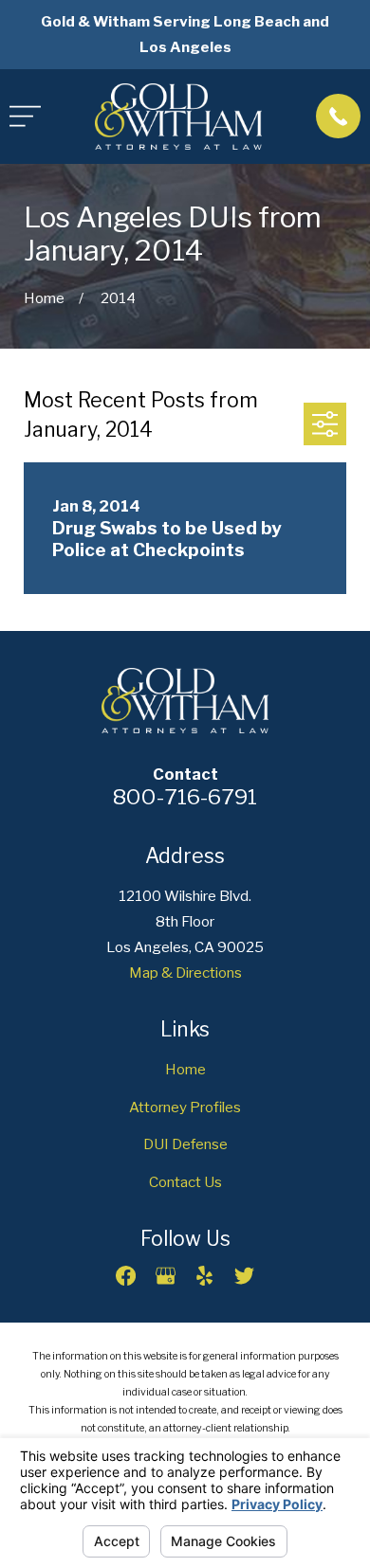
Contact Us (185, 1182)
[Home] (179, 116)
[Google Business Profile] (166, 1276)
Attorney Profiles (185, 1107)
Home (185, 1069)
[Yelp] (204, 1276)
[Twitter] (244, 1276)
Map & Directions (185, 973)
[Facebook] (126, 1276)
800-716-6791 (185, 797)
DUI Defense (185, 1144)
